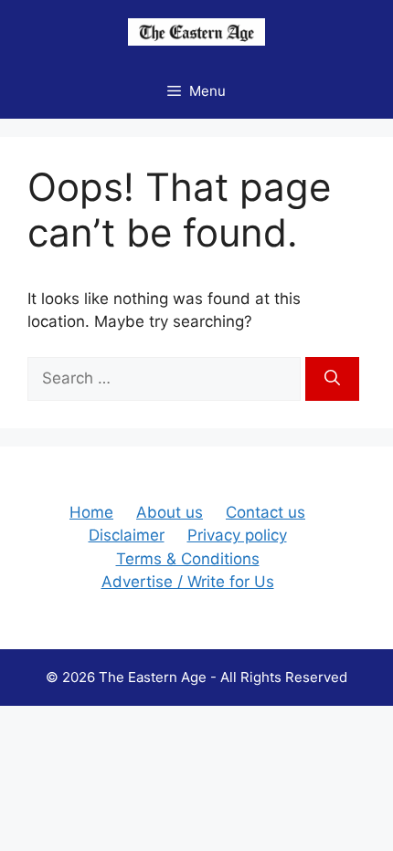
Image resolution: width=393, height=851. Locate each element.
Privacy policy (237, 535)
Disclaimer (127, 535)
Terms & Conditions (188, 559)
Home (91, 512)
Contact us (265, 512)
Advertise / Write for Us (187, 582)
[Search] (332, 379)
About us (169, 512)
